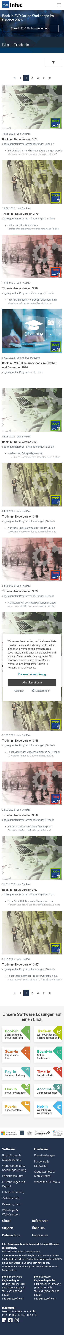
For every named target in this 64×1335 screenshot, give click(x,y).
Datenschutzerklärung (32, 674)
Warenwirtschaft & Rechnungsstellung (14, 1168)
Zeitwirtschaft (10, 1198)
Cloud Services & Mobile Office (44, 1174)
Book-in (50, 144)
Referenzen (40, 1221)
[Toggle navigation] (59, 5)
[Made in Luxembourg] (29, 1132)
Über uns (38, 1228)
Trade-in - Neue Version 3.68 (20, 740)
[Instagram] (17, 1320)
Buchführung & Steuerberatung (11, 1157)
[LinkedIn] (4, 1320)
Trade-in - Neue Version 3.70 (20, 214)
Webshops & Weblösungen (10, 1212)
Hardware (41, 1149)
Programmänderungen (32, 144)
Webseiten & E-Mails (47, 1182)
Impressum (40, 1235)
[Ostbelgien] (42, 1132)
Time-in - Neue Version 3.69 (20, 591)
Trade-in (50, 218)
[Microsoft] (9, 1132)
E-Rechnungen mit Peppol (13, 1184)
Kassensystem (11, 1204)
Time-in (50, 293)
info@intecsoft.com (13, 1298)
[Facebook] (10, 1320)
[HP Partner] (22, 1132)
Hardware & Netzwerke (41, 1163)
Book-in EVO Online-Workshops (30, 28)
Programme (26, 372)
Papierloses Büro (12, 1176)
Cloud (6, 1221)
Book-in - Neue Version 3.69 (20, 442)
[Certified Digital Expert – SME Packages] (58, 1132)
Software (8, 1149)
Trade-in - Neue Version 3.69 (20, 516)
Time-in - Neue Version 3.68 (20, 815)
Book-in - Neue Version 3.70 (20, 139)
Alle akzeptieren (32, 682)
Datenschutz (11, 1235)
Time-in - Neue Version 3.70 (20, 288)
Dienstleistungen (44, 1155)
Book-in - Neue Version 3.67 (20, 889)
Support (7, 1228)
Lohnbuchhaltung (13, 1192)
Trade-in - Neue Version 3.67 (20, 964)
